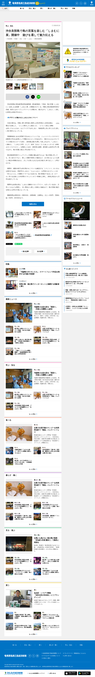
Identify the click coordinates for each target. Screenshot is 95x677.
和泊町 (16, 38)
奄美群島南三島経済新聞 (21, 3)
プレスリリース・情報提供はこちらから (75, 653)
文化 (21, 38)
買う (41, 8)
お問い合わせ (67, 655)
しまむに (30, 38)
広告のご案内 (46, 658)
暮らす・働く (52, 8)
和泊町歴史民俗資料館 (42, 235)
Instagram (85, 3)
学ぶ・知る (64, 8)
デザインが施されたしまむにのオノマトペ (23, 117)
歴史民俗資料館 (38, 38)
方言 (25, 38)
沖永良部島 (9, 38)
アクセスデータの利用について (51, 655)
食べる (22, 8)
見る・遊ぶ (32, 8)
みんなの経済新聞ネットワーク (13, 673)
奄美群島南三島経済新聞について (52, 653)
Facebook (76, 3)
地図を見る (33, 204)
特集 (73, 8)
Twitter (81, 3)
